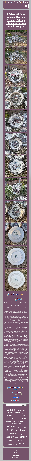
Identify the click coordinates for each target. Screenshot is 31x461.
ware (23, 413)
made (19, 427)
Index (16, 450)
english (16, 437)
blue (23, 415)
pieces (7, 419)
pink (24, 427)
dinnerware (17, 416)
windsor (16, 419)
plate (10, 440)
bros (21, 443)
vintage (13, 433)
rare (26, 421)
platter (23, 437)
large (24, 410)
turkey (10, 413)
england (11, 409)
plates (22, 430)
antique (19, 410)
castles (8, 421)
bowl (16, 444)
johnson (11, 426)
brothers (12, 430)
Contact (16, 452)
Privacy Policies (16, 455)
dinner (20, 439)
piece (20, 434)
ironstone (11, 444)
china (17, 413)
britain (20, 421)
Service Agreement (16, 457)
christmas (14, 423)
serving (9, 416)
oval (11, 419)
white (19, 423)
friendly (10, 436)
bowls (14, 421)
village (23, 418)
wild (14, 440)
